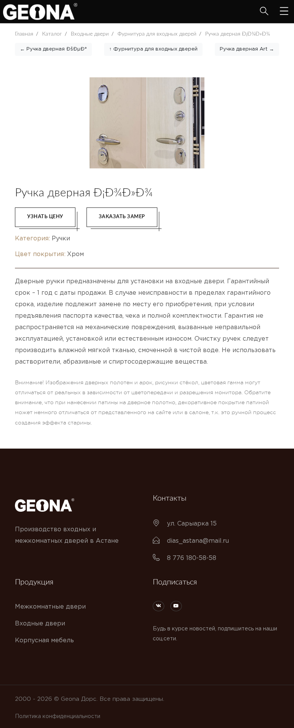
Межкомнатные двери (50, 607)
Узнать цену (45, 216)
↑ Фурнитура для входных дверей (153, 49)
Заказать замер (122, 216)
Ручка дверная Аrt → (247, 49)
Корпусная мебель (44, 640)
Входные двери (40, 624)
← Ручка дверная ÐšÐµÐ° (53, 49)
